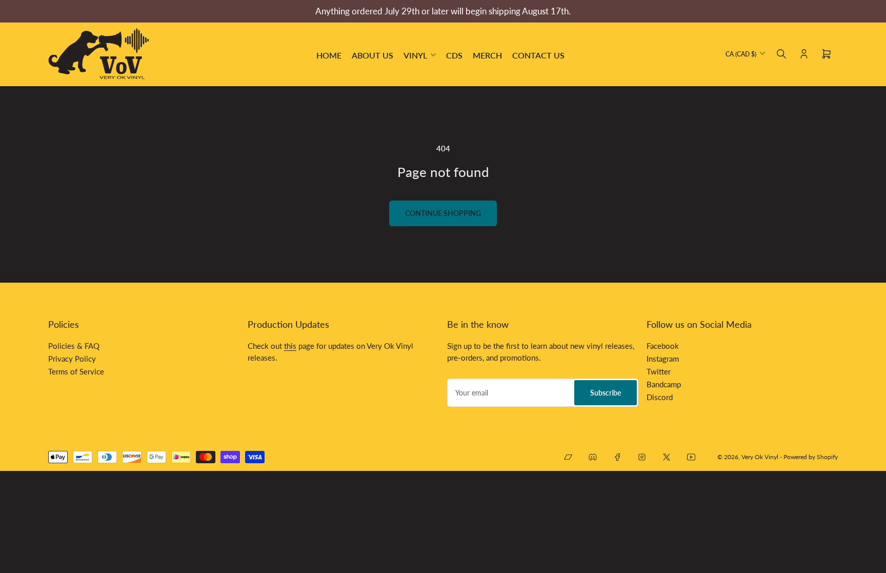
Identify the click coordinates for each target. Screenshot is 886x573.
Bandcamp (664, 384)
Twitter (659, 371)
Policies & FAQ (73, 345)
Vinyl (415, 55)
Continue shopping (443, 213)
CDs (454, 55)
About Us (372, 55)
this (290, 345)
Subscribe (605, 392)
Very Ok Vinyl (759, 457)
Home (328, 55)
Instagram (663, 358)
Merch (487, 55)
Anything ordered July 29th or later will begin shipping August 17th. (443, 11)
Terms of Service (76, 371)
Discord (660, 397)
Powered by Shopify (810, 457)
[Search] (781, 54)
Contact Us (538, 55)
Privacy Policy (72, 358)
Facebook (663, 345)
